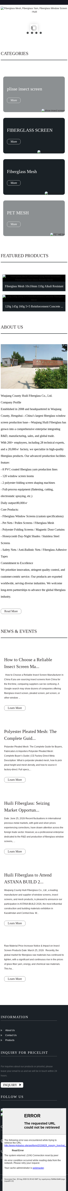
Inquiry (10, 1085)
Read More (11, 611)
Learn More (15, 708)
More (14, 100)
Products (9, 1040)
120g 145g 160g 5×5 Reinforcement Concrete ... (34, 306)
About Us (10, 1030)
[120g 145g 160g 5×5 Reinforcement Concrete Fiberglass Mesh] (34, 298)
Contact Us (11, 1035)
